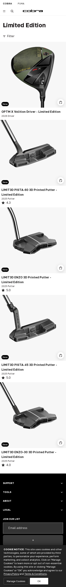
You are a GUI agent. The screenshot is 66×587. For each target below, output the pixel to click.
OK (39, 581)
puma (21, 3)
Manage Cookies (16, 581)
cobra (7, 3)
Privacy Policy (11, 573)
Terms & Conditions (35, 573)
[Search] (12, 11)
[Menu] (4, 11)
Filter (10, 36)
